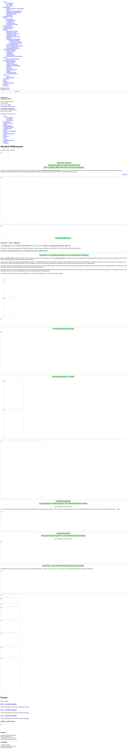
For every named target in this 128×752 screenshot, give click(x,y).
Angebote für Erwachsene (15, 43)
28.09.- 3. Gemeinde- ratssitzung (9, 704)
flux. (5, 80)
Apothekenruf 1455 (11, 72)
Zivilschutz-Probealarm (12, 73)
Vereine (5, 57)
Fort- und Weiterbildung (12, 44)
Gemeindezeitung (8, 28)
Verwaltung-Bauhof (8, 16)
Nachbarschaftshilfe (11, 61)
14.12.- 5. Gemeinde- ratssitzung (9, 715)
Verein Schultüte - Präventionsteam (15, 45)
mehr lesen (124, 174)
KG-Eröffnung (10, 3)
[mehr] (27, 707)
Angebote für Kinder (14, 40)
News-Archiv (10, 5)
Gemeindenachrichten (9, 27)
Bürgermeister (10, 19)
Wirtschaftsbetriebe (11, 51)
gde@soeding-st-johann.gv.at (8, 106)
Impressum (6, 85)
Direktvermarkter (11, 55)
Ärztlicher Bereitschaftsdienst (13, 65)
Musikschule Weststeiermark (13, 36)
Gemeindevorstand (11, 20)
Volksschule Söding (11, 35)
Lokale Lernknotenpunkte (13, 47)
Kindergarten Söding (11, 32)
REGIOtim (6, 78)
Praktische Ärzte (10, 62)
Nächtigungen (10, 53)
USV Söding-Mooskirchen (13, 59)
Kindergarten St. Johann (12, 31)
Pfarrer (8, 76)
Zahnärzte (9, 66)
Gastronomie (10, 52)
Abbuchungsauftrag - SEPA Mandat (15, 8)
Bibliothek (9, 37)
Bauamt (8, 9)
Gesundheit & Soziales (9, 60)
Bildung (5, 29)
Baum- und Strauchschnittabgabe (14, 11)
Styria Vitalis (10, 68)
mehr (118, 509)
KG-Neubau (9, 4)
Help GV (3, 88)
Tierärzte (9, 70)
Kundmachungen (8, 25)
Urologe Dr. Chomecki (12, 64)
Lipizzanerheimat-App (9, 82)
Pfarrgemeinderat (11, 77)
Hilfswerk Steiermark (12, 69)
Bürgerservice (7, 7)
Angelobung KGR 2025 (12, 24)
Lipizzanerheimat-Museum (13, 48)
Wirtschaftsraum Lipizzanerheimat (14, 56)
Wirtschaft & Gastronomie (10, 49)
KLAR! (5, 81)
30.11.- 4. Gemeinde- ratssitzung (9, 709)
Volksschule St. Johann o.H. (13, 33)
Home (5, 1)
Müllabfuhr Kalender (11, 13)
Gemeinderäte (10, 21)
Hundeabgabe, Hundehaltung (13, 12)
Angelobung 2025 (11, 23)
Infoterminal (9, 15)
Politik (5, 17)
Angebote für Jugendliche (15, 41)
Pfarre (5, 74)
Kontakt (5, 84)
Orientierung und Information (13, 39)
